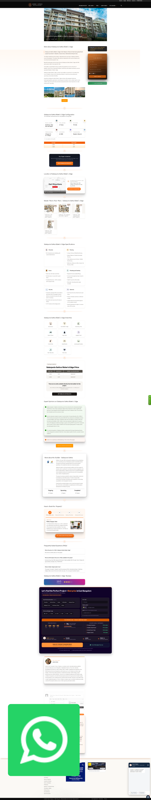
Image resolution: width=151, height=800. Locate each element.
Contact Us (133, 0)
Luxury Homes (104, 5)
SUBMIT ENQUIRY (97, 76)
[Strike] (55, 699)
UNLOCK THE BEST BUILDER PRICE (62, 645)
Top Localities (112, 5)
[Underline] (53, 699)
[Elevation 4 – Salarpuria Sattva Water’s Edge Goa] (80, 92)
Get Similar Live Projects (64, 394)
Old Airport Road (55, 605)
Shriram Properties (47, 779)
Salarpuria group (68, 470)
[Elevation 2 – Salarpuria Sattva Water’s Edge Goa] (59, 92)
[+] (66, 698)
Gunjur (59, 602)
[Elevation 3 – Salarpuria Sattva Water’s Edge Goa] (70, 92)
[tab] (50, 513)
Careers (124, 0)
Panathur (46, 602)
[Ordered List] (57, 699)
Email (89, 610)
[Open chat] (148, 797)
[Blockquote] (60, 699)
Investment (142, 792)
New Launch (90, 5)
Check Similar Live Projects (64, 163)
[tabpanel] (64, 525)
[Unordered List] (58, 699)
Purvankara (46, 777)
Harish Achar (55, 662)
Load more (64, 100)
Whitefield (64, 602)
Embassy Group (46, 790)
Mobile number (85, 604)
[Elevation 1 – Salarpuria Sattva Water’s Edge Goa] (49, 92)
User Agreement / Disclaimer (97, 798)
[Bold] (50, 699)
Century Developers (47, 782)
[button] (121, 5)
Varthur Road (52, 602)
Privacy (105, 798)
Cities (97, 5)
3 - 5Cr (67, 613)
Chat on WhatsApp (98, 83)
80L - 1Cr (46, 613)
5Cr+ (71, 613)
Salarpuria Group (75, 460)
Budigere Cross (47, 605)
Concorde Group (47, 791)
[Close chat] (148, 765)
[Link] (63, 699)
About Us (120, 0)
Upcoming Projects (83, 5)
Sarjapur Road (71, 602)
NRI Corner (129, 0)
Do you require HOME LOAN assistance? (95, 71)
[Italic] (52, 699)
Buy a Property (134, 792)
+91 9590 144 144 (139, 0)
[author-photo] (48, 661)
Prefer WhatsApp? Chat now (97, 644)
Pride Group (46, 784)
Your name (84, 599)
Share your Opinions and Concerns (64, 445)
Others (62, 605)
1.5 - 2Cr (57, 613)
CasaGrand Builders (47, 781)
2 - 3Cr (62, 613)
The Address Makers (47, 788)
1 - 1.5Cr (51, 613)
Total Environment (47, 793)
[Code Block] (62, 699)
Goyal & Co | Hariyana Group (49, 786)
